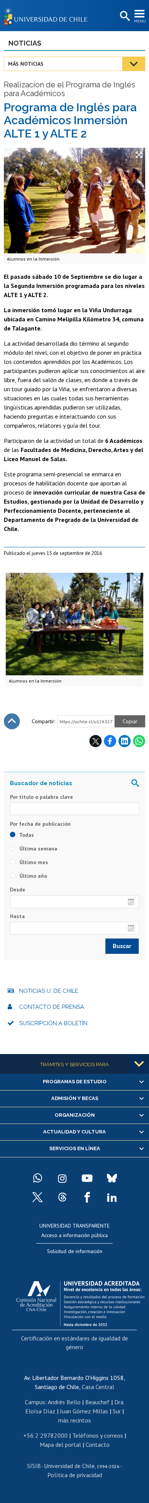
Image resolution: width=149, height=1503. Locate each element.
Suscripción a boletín (53, 1023)
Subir (12, 721)
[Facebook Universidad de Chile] (87, 1197)
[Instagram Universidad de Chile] (62, 1178)
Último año (32, 875)
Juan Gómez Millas (84, 1411)
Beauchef (97, 1402)
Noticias (24, 43)
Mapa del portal (60, 1444)
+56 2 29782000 (45, 1435)
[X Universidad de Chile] (37, 1197)
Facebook (110, 741)
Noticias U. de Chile (48, 991)
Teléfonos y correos (97, 1435)
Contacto (98, 1444)
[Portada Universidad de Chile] (48, 15)
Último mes (33, 862)
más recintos (74, 1420)
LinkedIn (124, 741)
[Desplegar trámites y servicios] (139, 1064)
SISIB (34, 1466)
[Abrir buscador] (124, 16)
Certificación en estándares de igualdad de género (74, 1342)
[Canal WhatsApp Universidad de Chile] (37, 1178)
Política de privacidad (74, 1475)
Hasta (17, 916)
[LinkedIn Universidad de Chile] (111, 1197)
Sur (117, 1411)
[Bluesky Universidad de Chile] (111, 1178)
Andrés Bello (64, 1402)
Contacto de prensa (51, 1007)
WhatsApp (139, 741)
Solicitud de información (74, 1251)
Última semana (37, 848)
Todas (26, 834)
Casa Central (98, 1387)
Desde (17, 889)
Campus (35, 1402)
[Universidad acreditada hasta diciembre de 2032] (80, 1301)
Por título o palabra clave (41, 796)
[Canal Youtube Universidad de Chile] (87, 1178)
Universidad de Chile (69, 1466)
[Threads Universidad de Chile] (62, 1197)
